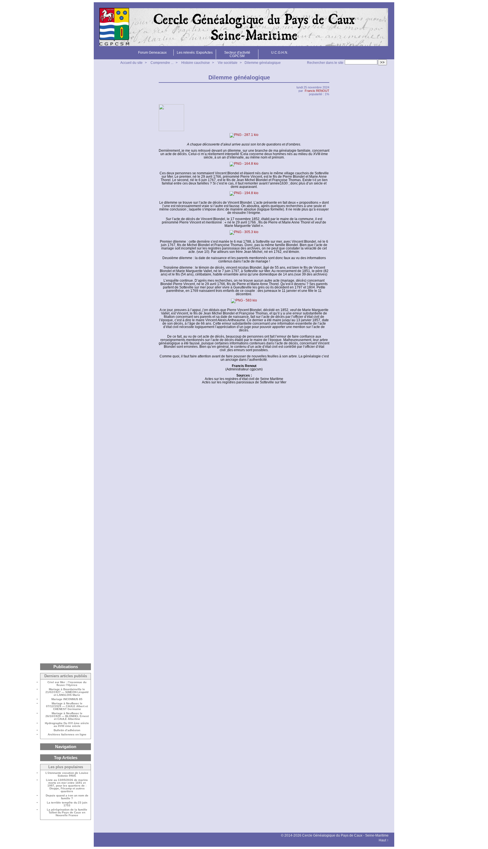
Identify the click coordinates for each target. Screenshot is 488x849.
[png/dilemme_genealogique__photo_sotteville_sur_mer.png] (244, 301)
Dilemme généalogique (263, 63)
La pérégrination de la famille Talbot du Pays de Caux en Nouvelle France (67, 812)
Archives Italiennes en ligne (67, 734)
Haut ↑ (384, 840)
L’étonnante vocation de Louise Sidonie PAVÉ (66, 774)
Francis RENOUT (317, 90)
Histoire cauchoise (195, 63)
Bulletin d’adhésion (67, 730)
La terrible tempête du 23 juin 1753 (67, 804)
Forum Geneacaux (152, 53)
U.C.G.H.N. (279, 53)
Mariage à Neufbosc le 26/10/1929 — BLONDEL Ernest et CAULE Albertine (67, 716)
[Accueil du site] (244, 27)
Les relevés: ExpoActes (195, 53)
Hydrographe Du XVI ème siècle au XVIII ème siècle (67, 725)
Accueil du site (131, 63)
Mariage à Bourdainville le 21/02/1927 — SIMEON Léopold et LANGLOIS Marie (66, 692)
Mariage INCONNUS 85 (66, 699)
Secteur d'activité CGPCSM (237, 54)
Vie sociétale (228, 63)
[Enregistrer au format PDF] (326, 77)
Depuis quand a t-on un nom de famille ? (67, 797)
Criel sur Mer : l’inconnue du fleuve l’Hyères (66, 684)
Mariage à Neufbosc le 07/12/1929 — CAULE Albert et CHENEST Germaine (67, 706)
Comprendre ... (162, 63)
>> (382, 62)
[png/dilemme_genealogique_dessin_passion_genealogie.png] (244, 135)
